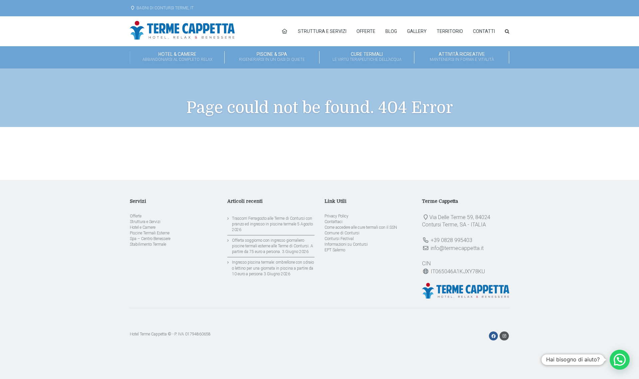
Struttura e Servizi (322, 31)
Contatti (484, 31)
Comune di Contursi (341, 233)
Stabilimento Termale (148, 244)
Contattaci (333, 221)
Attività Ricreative (462, 57)
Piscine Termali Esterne (149, 233)
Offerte (365, 31)
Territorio (450, 31)
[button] (620, 360)
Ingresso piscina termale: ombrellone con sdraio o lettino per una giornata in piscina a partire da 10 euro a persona (273, 268)
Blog (391, 31)
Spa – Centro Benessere (150, 238)
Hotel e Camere (142, 227)
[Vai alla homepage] (284, 31)
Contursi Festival (339, 238)
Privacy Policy (336, 216)
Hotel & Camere (177, 57)
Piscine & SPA (272, 57)
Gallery (417, 31)
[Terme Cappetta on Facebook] (494, 336)
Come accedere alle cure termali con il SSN (360, 227)
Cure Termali (366, 57)
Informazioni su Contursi (346, 244)
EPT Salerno (334, 250)
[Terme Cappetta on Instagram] (504, 336)
